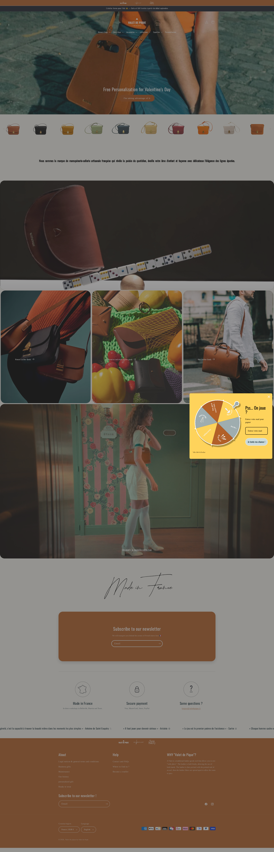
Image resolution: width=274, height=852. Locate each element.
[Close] (268, 396)
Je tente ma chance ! (256, 442)
